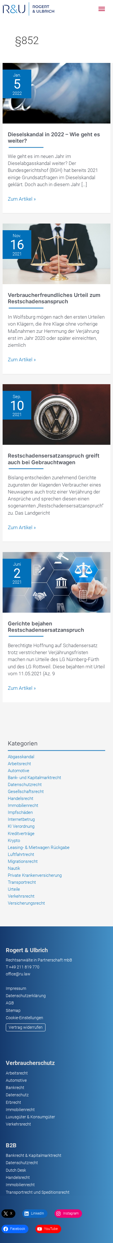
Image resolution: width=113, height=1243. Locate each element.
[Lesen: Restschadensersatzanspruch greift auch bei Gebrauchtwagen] (56, 414)
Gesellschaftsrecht (26, 791)
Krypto (14, 840)
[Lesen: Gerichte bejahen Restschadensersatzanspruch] (56, 582)
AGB (10, 1003)
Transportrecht (22, 882)
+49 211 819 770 (24, 967)
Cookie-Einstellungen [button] (24, 1017)
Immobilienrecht (23, 805)
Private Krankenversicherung (35, 875)
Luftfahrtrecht (21, 854)
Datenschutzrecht (25, 784)
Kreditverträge (21, 833)
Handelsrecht (20, 798)
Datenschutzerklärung (26, 995)
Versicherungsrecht (26, 903)
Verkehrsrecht (21, 896)
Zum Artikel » (22, 199)
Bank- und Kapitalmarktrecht (34, 777)
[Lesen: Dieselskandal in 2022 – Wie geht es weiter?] (56, 93)
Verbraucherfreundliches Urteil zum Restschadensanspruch (54, 298)
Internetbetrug (21, 819)
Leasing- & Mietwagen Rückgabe (39, 847)
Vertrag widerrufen (26, 1027)
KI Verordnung (21, 826)
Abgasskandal (21, 756)
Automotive (18, 770)
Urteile (14, 889)
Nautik (14, 868)
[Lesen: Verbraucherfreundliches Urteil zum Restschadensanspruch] (56, 253)
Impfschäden (20, 812)
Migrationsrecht (23, 861)
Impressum (16, 988)
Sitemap (13, 1010)
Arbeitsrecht (19, 763)
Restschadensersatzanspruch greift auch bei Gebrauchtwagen (53, 458)
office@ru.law (18, 974)
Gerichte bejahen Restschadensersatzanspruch (46, 626)
